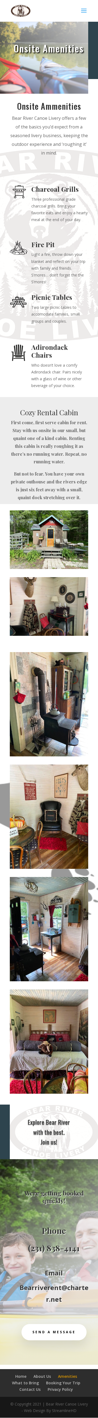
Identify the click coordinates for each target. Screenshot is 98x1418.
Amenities (67, 1376)
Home (20, 1376)
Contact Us (30, 1389)
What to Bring (25, 1382)
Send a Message (54, 1332)
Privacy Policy (60, 1389)
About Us (42, 1376)
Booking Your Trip (63, 1382)
